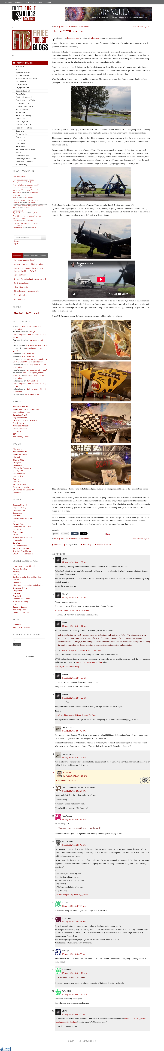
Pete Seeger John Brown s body (67, 666)
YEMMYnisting (21, 165)
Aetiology (16, 571)
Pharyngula (20, 137)
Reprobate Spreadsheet (25, 149)
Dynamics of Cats (20, 588)
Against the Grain (23, 72)
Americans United (20, 454)
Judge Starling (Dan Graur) (23, 518)
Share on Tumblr (75, 533)
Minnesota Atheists (21, 426)
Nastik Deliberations (24, 128)
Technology (87, 545)
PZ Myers (30, 182)
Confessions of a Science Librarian (27, 577)
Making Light (18, 476)
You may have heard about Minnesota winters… (72, 26)
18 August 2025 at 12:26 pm (74, 973)
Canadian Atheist (20, 415)
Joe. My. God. (18, 471)
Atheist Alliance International (24, 412)
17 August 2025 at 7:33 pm (74, 906)
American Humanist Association (26, 409)
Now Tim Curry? (20, 275)
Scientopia (17, 543)
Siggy (30, 187)
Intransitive (20, 112)
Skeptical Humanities (21, 487)
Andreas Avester (22, 75)
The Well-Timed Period (22, 551)
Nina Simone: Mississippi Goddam (89, 662)
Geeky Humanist (22, 103)
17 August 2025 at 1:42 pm (74, 730)
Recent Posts (48, 2)
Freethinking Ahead (24, 97)
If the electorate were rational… (26, 291)
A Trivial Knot (21, 66)
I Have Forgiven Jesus (24, 106)
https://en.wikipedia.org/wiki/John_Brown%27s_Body (75, 715)
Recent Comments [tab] (31, 256)
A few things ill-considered (24, 566)
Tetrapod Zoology (20, 607)
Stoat (15, 604)
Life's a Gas (20, 118)
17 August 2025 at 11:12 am (74, 597)
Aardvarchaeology (20, 569)
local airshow (94, 38)
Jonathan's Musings (24, 115)
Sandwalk (17, 431)
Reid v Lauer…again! (141, 26)
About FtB (8, 2)
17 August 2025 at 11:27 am (74, 698)
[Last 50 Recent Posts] (19, 176)
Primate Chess (21, 140)
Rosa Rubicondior (20, 428)
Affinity (18, 69)
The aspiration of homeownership (26, 185)
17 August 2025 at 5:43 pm (74, 845)
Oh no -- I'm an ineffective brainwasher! (30, 279)
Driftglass (17, 463)
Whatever (17, 492)
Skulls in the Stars (20, 546)
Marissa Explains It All (24, 125)
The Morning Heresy (21, 437)
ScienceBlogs (18, 540)
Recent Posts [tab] (17, 256)
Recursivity (20, 146)
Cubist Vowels (21, 85)
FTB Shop (38, 2)
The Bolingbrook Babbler (26, 159)
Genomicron (18, 513)
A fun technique (19, 195)
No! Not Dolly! (19, 299)
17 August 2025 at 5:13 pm (74, 819)
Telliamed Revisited (21, 548)
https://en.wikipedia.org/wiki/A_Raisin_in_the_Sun (81, 650)
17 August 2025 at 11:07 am (74, 562)
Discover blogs (19, 510)
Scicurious (17, 535)
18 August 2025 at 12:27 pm (74, 994)
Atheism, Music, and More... (27, 78)
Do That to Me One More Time (25, 200)
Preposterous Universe (22, 527)
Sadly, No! (17, 482)
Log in (16, 243)
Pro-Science (20, 143)
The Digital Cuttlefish (24, 162)
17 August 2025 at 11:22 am (74, 626)
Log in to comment (104, 545)
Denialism (17, 582)
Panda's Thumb (19, 524)
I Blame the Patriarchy (22, 468)
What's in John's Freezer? (23, 554)
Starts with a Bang (20, 601)
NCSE (15, 521)
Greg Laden (17, 590)
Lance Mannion (19, 473)
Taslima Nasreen (22, 155)
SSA (14, 434)
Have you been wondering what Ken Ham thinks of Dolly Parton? (29, 334)
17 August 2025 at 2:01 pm (74, 791)
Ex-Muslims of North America (25, 420)
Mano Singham (22, 122)
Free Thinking (18, 423)
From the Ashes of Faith (25, 100)
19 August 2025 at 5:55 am (73, 1014)
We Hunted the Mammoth (23, 490)
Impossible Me (22, 109)
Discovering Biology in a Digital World (28, 585)
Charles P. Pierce (19, 460)
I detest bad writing (21, 287)
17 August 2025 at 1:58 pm (75, 776)
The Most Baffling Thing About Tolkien (28, 206)
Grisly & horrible (20, 295)
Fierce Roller (21, 94)
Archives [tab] (43, 256)
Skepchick (17, 625)
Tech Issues (29, 2)
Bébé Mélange (31, 202)
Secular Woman (19, 484)
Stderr (18, 152)
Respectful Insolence (21, 599)
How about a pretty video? (23, 180)
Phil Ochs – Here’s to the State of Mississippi (72, 610)
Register (17, 241)
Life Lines (17, 593)
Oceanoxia (20, 131)
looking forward (73, 38)
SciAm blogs (18, 532)
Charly (27, 208)
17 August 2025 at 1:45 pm (74, 757)
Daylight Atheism (23, 88)
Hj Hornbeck (37, 213)
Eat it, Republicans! (21, 283)
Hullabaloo (17, 465)
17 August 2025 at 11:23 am (74, 678)
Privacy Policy (18, 2)
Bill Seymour (21, 82)
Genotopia (17, 516)
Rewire (16, 479)
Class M (16, 574)
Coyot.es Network (20, 505)
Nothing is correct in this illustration (28, 264)
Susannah (17, 375)
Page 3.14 (17, 596)
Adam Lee (33, 227)
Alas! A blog (17, 449)
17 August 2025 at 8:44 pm (74, 921)
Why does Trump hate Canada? (25, 190)
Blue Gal (16, 457)
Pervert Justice (21, 134)
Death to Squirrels (23, 91)
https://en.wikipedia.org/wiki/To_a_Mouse (72, 894)
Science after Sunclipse (22, 537)
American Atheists (20, 407)
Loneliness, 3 (18, 211)
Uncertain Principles (21, 612)
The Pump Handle (20, 610)
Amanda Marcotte (20, 452)
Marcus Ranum (29, 197)
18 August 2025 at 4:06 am (73, 954)
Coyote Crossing (19, 507)
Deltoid (16, 580)
